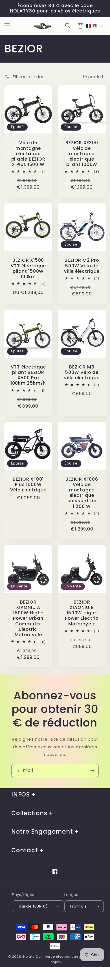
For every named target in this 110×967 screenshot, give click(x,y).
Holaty (28, 956)
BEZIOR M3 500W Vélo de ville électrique (81, 372)
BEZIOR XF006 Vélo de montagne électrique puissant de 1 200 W (81, 492)
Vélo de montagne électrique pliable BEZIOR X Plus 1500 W (28, 153)
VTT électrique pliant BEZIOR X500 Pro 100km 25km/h (28, 375)
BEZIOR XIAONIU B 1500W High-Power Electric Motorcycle (82, 613)
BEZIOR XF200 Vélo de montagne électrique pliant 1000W (81, 153)
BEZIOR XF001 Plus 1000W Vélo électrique (28, 484)
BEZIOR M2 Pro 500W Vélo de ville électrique (81, 265)
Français (78, 906)
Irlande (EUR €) (32, 906)
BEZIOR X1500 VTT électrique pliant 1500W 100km (28, 268)
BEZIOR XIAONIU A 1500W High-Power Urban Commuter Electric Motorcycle (28, 618)
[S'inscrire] (92, 770)
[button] (7, 26)
